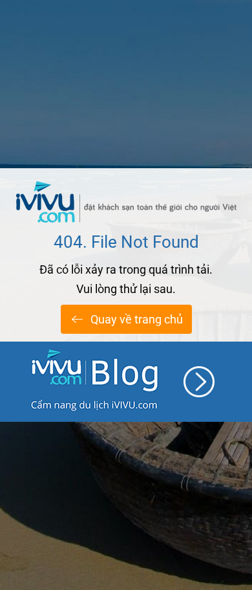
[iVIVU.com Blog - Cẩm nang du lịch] (126, 382)
